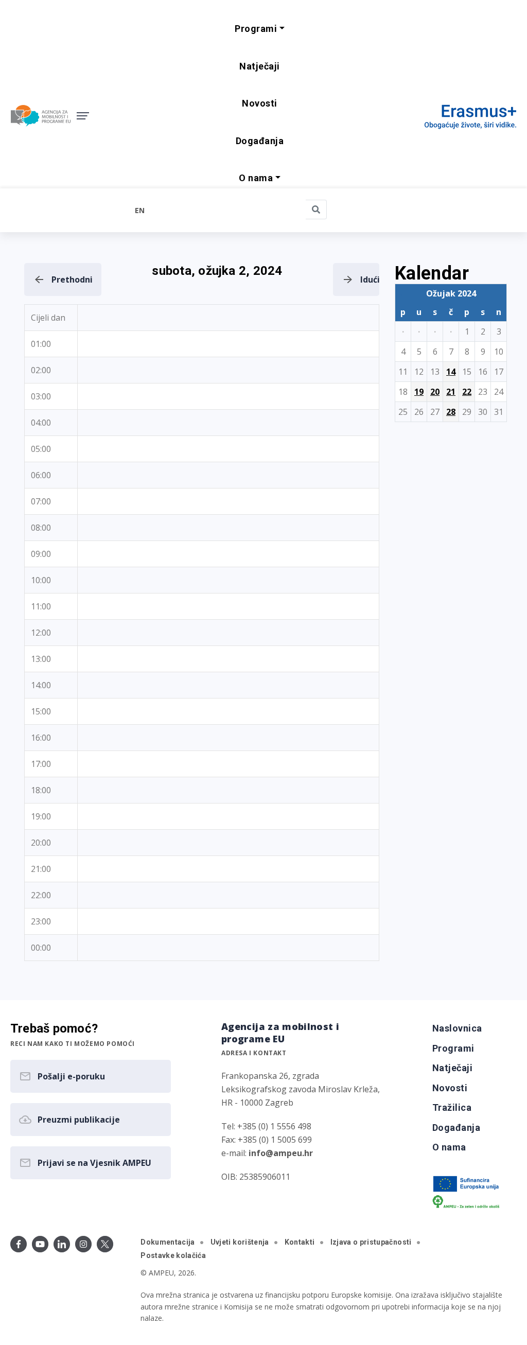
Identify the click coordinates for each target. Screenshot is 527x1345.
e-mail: (267, 1153)
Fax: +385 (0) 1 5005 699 (266, 1139)
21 (450, 391)
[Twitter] (105, 1244)
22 (466, 391)
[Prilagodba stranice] (69, 210)
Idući (369, 279)
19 (419, 391)
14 (450, 371)
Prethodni (72, 279)
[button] (259, 29)
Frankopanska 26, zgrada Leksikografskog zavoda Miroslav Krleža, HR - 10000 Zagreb (300, 1089)
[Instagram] (83, 1244)
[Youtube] (40, 1244)
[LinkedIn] (62, 1244)
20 (435, 391)
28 (450, 411)
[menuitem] (259, 66)
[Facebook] (18, 1244)
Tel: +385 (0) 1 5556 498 (266, 1126)
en (140, 210)
